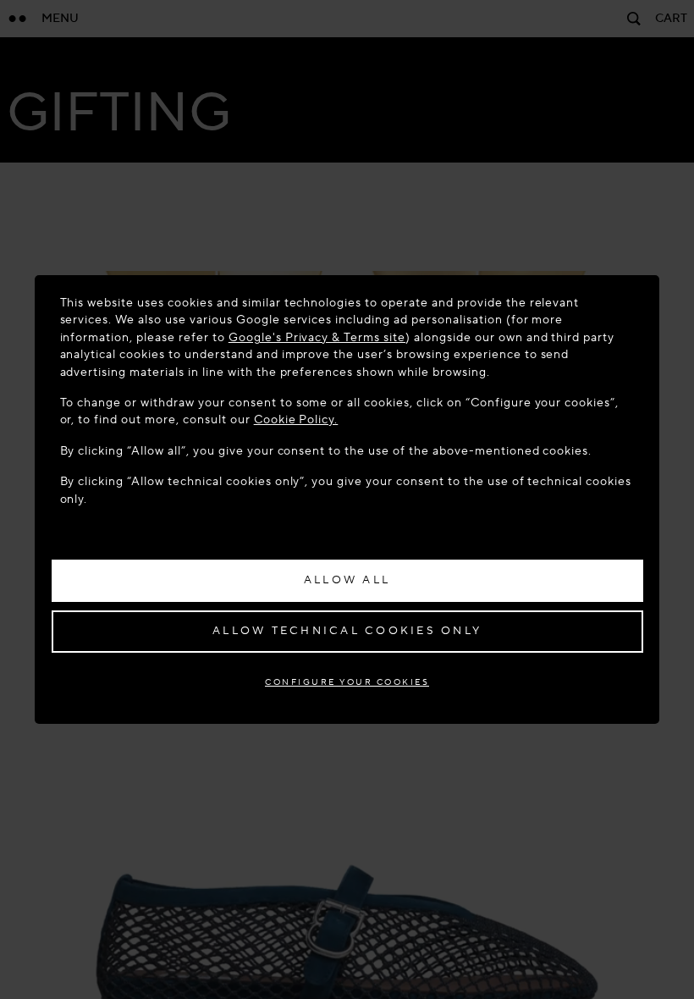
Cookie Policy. (296, 419)
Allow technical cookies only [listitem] (347, 630)
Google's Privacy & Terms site (317, 337)
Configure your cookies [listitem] (347, 681)
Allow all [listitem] (347, 580)
